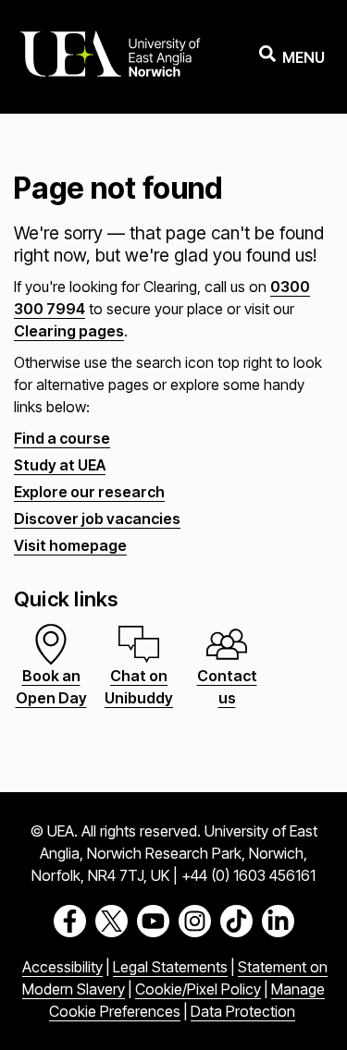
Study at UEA (59, 465)
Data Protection (243, 1011)
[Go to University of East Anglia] (110, 57)
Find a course (62, 438)
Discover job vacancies (97, 518)
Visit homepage (70, 545)
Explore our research (89, 491)
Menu (303, 57)
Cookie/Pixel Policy (198, 989)
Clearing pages (69, 331)
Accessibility (62, 967)
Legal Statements (170, 967)
